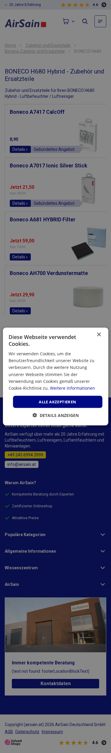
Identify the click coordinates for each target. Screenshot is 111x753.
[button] (56, 415)
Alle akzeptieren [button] (57, 401)
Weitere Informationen (72, 388)
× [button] (98, 334)
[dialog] (55, 376)
